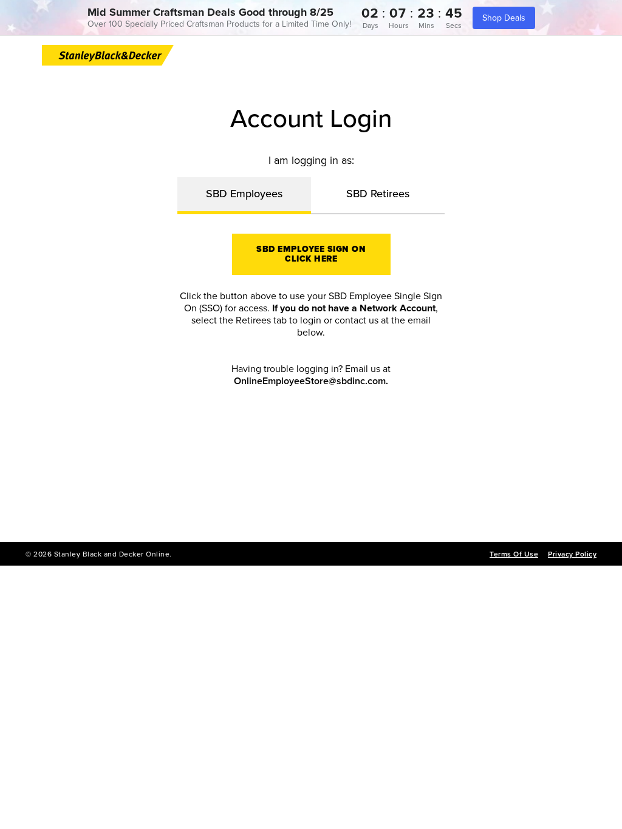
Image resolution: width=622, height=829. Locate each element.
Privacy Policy (572, 554)
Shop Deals (503, 18)
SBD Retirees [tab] (377, 193)
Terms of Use (514, 554)
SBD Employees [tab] (244, 193)
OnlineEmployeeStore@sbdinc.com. (311, 381)
